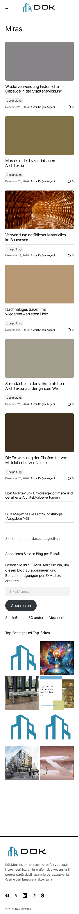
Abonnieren (21, 605)
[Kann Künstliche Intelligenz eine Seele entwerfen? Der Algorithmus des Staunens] (57, 658)
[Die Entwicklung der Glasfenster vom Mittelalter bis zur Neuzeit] (39, 432)
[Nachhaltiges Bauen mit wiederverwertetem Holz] (39, 284)
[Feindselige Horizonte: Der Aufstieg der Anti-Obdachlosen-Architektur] (22, 693)
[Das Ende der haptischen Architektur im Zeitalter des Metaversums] (57, 763)
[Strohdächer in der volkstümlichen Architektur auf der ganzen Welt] (39, 358)
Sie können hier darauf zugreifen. (32, 538)
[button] (7, 8)
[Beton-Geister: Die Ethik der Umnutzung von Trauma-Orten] (57, 693)
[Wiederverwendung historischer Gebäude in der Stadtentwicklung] (39, 61)
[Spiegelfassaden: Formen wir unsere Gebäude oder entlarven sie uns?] (22, 658)
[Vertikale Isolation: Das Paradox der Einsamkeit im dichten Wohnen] (22, 728)
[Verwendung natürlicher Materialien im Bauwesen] (39, 210)
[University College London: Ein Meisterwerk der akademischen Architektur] (22, 763)
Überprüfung (14, 100)
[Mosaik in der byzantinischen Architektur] (39, 135)
